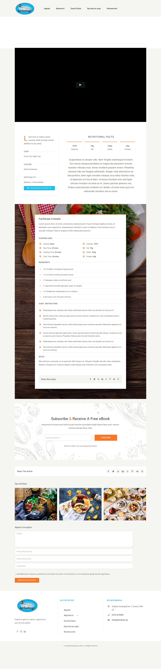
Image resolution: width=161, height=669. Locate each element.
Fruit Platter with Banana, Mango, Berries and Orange (80, 501)
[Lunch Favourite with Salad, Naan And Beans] (36, 504)
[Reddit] (98, 379)
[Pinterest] (110, 379)
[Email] (118, 379)
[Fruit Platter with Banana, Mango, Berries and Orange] (80, 504)
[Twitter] (94, 379)
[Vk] (114, 379)
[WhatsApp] (106, 379)
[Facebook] (90, 379)
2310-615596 (117, 615)
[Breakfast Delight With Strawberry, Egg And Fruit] (125, 504)
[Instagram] (21, 631)
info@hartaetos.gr (120, 620)
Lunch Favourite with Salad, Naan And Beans (36, 501)
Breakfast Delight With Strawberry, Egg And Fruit (125, 501)
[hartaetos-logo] (25, 3)
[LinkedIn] (102, 379)
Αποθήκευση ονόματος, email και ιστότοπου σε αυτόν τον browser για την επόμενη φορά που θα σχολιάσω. (63, 574)
